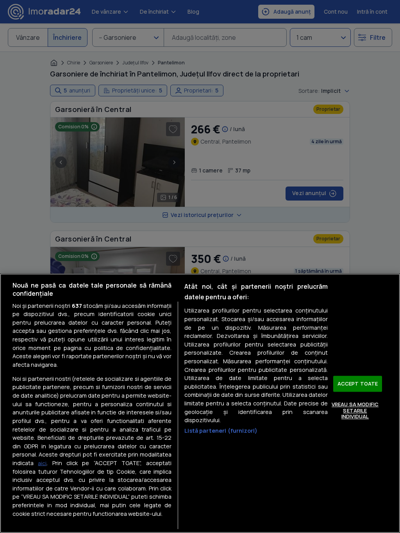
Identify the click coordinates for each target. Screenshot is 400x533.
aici (42, 463)
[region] (200, 403)
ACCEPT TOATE (358, 383)
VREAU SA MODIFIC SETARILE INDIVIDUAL (355, 410)
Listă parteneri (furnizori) (220, 430)
